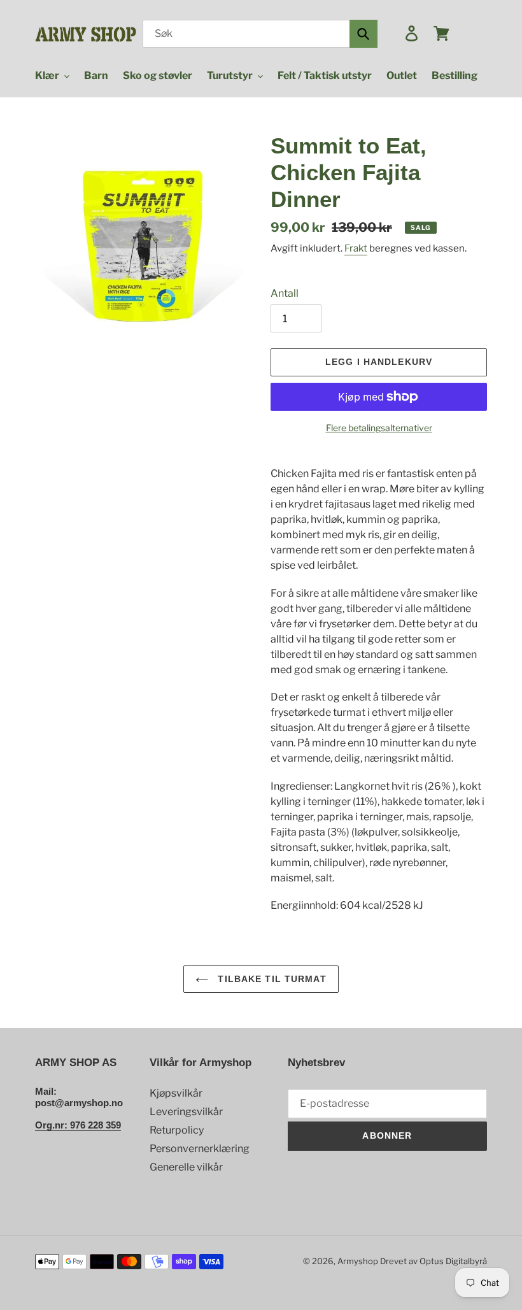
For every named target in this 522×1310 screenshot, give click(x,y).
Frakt (355, 248)
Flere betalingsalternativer (379, 427)
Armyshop (357, 1261)
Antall (285, 293)
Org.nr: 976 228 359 (78, 1125)
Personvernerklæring (200, 1149)
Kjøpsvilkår (176, 1093)
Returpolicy (177, 1130)
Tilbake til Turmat (270, 979)
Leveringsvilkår (186, 1112)
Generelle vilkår (186, 1167)
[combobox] (260, 34)
